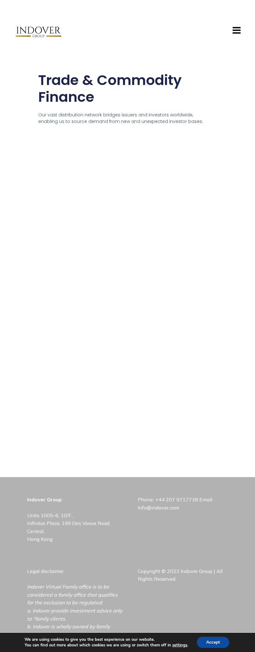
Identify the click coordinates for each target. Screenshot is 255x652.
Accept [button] (213, 642)
